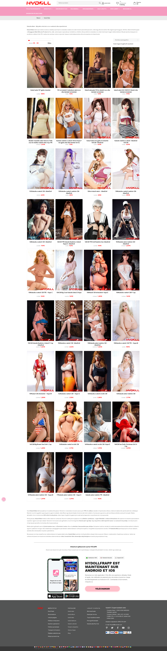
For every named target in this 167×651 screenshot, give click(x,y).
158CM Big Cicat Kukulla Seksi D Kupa (69, 292)
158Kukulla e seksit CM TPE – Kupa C (41, 292)
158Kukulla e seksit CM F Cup (126, 292)
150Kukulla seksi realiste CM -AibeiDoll (126, 243)
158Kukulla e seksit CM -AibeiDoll (69, 343)
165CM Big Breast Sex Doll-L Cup (40, 444)
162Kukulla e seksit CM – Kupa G (69, 394)
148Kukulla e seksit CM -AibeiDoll (40, 242)
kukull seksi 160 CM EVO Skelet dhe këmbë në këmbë (126, 91)
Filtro (49, 43)
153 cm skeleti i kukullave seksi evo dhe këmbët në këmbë (69, 91)
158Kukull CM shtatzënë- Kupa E (97, 292)
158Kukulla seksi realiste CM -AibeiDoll (97, 344)
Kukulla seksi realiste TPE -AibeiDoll (97, 495)
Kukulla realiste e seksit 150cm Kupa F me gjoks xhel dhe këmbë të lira (69, 142)
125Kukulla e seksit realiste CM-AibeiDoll (69, 192)
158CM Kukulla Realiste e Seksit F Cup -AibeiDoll (40, 344)
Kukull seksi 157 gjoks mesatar (41, 90)
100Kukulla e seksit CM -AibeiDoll (40, 191)
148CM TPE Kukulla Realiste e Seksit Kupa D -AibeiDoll (69, 243)
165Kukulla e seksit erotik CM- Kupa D (97, 444)
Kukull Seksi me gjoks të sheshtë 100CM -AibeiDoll (97, 142)
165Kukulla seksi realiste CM (125, 394)
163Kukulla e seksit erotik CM (97, 394)
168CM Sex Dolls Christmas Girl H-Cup (125, 445)
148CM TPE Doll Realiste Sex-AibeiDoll (97, 242)
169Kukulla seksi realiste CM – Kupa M (40, 495)
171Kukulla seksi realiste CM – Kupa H (69, 495)
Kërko (99, 3)
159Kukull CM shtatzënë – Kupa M (40, 394)
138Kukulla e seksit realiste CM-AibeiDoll (125, 192)
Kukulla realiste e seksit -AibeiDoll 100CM (126, 142)
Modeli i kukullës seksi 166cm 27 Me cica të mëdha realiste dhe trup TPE (40, 142)
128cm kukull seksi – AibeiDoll (97, 191)
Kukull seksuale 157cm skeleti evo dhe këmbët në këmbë (97, 91)
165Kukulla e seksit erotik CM (69, 444)
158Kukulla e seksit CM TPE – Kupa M (126, 343)
